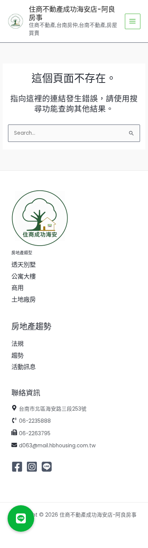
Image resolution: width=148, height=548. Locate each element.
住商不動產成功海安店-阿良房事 (72, 13)
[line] (47, 466)
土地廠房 (23, 299)
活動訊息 (23, 367)
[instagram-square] (32, 466)
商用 (17, 287)
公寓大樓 (23, 276)
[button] (21, 518)
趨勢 (17, 355)
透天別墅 (23, 264)
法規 (17, 343)
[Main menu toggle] (132, 21)
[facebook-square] (18, 466)
